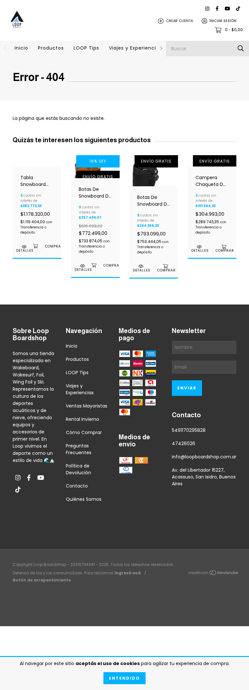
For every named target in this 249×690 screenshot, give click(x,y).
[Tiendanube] (214, 574)
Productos (51, 48)
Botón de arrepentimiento (42, 580)
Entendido (124, 678)
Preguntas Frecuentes (78, 449)
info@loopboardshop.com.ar (204, 457)
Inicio (21, 48)
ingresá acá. (128, 573)
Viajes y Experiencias (135, 48)
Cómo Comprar (84, 432)
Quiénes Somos (83, 499)
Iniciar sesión (222, 20)
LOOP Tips (86, 48)
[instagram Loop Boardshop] (207, 8)
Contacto (77, 486)
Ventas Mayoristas (86, 406)
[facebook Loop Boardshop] (217, 8)
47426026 (183, 443)
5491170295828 (189, 430)
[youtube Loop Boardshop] (227, 8)
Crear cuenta (179, 20)
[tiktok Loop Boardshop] (238, 8)
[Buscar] (240, 48)
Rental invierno (82, 419)
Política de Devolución (78, 469)
